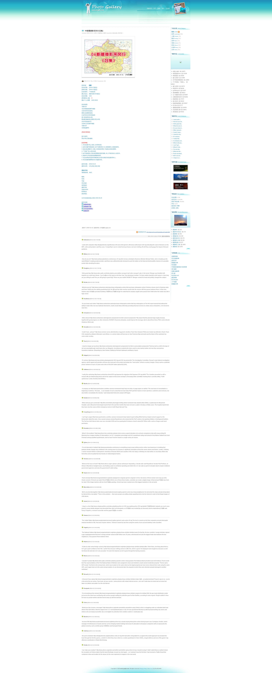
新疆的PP (86, 210)
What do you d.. (177, 126)
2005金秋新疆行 (88, 208)
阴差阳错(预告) (177, 103)
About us (150, 668)
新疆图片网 (174, 262)
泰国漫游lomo (177, 73)
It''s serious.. (176, 136)
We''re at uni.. (177, 155)
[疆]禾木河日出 (177, 232)
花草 (174, 40)
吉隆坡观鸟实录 (177, 97)
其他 (174, 45)
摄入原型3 (176, 78)
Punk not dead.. (177, 153)
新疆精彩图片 (87, 204)
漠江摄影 (174, 269)
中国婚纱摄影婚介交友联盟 (179, 267)
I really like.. (176, 138)
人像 (174, 36)
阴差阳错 (175, 99)
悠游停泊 (175, 88)
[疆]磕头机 (176, 236)
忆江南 (175, 105)
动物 (174, 43)
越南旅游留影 (177, 107)
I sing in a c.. (176, 158)
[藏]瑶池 (175, 246)
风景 (175, 34)
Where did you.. (177, 143)
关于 (155, 8)
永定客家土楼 (177, 109)
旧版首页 (149, 8)
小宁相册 (174, 282)
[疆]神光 (175, 229)
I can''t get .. (176, 145)
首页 (174, 32)
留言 (163, 8)
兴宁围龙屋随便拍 (178, 80)
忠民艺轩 (174, 260)
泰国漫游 (175, 75)
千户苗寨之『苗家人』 (179, 82)
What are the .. (177, 151)
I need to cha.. (177, 134)
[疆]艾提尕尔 (176, 238)
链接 (159, 8)
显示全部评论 (166, 236)
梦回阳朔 (175, 112)
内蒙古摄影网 (175, 271)
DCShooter (174, 279)
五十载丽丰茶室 (177, 95)
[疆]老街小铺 (176, 240)
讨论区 (168, 8)
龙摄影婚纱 (174, 256)
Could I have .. (177, 132)
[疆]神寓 (175, 234)
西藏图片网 (174, 284)
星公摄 (173, 273)
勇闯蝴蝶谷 (176, 92)
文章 (174, 49)
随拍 (174, 38)
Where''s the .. (177, 147)
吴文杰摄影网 (175, 258)
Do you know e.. (177, 128)
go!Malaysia (176, 90)
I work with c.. (177, 119)
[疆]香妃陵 (176, 242)
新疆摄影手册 (87, 206)
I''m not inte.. (176, 149)
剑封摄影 (174, 265)
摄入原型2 (176, 86)
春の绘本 (175, 101)
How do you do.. (178, 121)
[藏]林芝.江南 (176, 244)
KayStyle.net (175, 275)
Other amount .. (177, 130)
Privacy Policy (143, 668)
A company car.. (177, 141)
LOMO (174, 47)
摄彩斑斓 (174, 277)
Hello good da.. (177, 124)
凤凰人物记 (176, 71)
